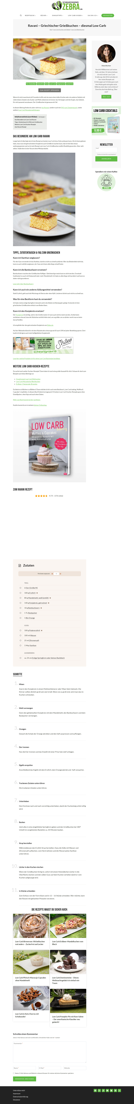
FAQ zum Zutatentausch (69, 108)
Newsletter (107, 15)
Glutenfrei (40, 84)
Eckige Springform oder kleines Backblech (48, 658)
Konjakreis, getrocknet (38, 603)
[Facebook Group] (111, 1090)
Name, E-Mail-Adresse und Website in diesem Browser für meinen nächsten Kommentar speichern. (44, 1073)
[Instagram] (99, 1090)
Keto (46, 84)
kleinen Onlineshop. (40, 405)
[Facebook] (95, 1090)
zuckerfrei (69, 84)
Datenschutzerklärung (20, 1097)
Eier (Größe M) (32, 588)
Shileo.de (50, 325)
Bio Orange (30, 618)
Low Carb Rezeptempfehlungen (29, 110)
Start (51, 29)
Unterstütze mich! (19, 1090)
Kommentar (18, 1043)
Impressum (16, 1093)
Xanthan (33, 645)
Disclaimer (16, 1100)
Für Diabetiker (31, 84)
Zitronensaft (34, 640)
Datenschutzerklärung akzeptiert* (106, 154)
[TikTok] (103, 1090)
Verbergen (41, 117)
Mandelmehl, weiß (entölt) (38, 598)
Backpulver (32, 613)
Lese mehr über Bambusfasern (23, 284)
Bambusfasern (34, 608)
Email (97, 148)
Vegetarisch (61, 84)
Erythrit (32, 593)
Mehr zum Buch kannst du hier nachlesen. (26, 400)
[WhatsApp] (119, 1090)
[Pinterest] (115, 1090)
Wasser (33, 635)
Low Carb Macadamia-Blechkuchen (28, 381)
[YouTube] (107, 1090)
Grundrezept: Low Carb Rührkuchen (28, 379)
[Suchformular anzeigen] (21, 15)
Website (67, 1068)
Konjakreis (19, 315)
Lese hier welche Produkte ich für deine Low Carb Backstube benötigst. (36, 359)
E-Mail (41, 1068)
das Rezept (45, 108)
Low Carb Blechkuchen (77, 29)
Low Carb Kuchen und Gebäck (61, 29)
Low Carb (52, 84)
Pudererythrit (34, 630)
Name (16, 1068)
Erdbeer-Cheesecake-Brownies (26, 384)
